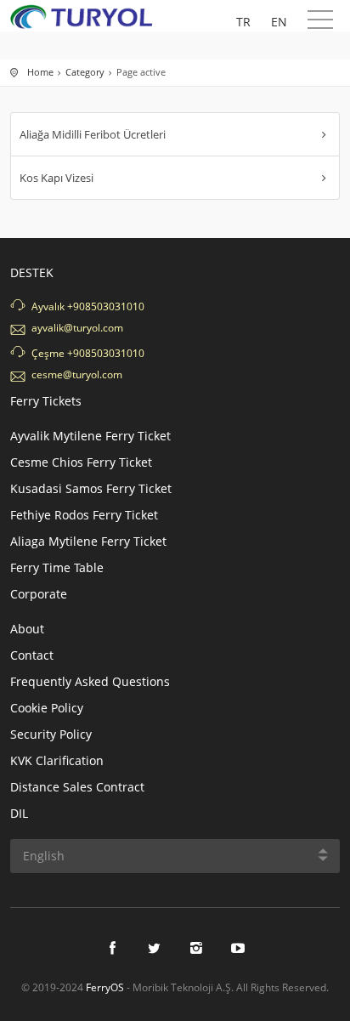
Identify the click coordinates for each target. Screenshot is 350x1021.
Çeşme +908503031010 (87, 353)
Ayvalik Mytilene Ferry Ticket (90, 436)
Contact (32, 655)
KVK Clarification (57, 760)
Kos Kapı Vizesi (56, 177)
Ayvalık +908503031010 (87, 306)
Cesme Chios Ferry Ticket (81, 462)
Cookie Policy (46, 708)
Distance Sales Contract (77, 787)
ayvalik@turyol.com (77, 327)
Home (40, 71)
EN (279, 22)
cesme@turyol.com (76, 374)
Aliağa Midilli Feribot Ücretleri (93, 134)
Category (84, 71)
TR (243, 22)
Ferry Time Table (57, 567)
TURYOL (86, 17)
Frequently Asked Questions (90, 681)
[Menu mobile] (320, 23)
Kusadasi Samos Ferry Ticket (91, 488)
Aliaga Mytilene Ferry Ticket (88, 541)
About (27, 629)
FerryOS (105, 987)
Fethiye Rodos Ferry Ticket (84, 515)
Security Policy (51, 734)
